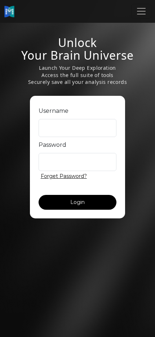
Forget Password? (64, 175)
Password (52, 144)
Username (53, 110)
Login (77, 202)
